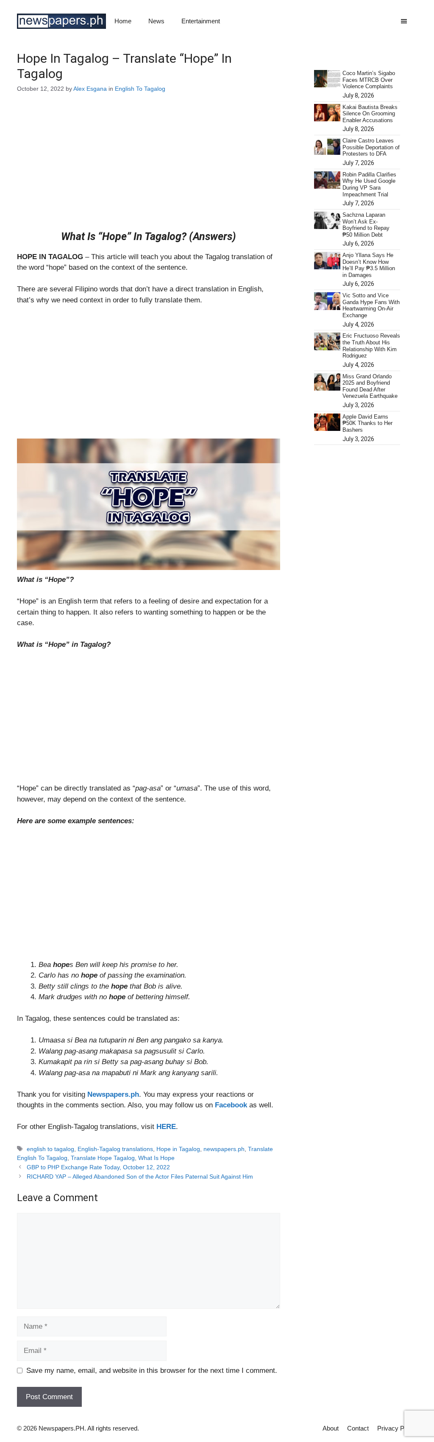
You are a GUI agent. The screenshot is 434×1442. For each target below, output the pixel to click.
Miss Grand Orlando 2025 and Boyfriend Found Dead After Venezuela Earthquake (370, 386)
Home (122, 21)
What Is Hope (156, 1157)
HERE (166, 1127)
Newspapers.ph (113, 1094)
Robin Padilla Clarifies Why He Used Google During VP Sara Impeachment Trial (369, 184)
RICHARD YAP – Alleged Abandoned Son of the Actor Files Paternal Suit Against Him (140, 1176)
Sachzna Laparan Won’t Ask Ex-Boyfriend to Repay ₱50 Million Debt (365, 225)
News (156, 21)
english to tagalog (50, 1149)
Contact (358, 1428)
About (331, 1428)
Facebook (231, 1105)
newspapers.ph (224, 1149)
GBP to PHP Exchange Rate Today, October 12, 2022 (98, 1167)
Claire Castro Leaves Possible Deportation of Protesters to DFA (371, 147)
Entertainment (200, 21)
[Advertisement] (148, 167)
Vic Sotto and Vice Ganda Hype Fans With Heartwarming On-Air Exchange (371, 305)
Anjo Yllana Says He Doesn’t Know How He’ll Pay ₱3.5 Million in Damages (368, 265)
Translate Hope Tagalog (103, 1157)
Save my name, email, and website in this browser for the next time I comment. (151, 1371)
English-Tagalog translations (115, 1149)
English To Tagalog (140, 88)
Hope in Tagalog (178, 1149)
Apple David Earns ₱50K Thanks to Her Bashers (367, 423)
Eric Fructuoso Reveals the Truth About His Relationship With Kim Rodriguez (371, 346)
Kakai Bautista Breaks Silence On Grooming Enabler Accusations (370, 113)
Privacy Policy (397, 1428)
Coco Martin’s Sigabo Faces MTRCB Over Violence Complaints (368, 79)
